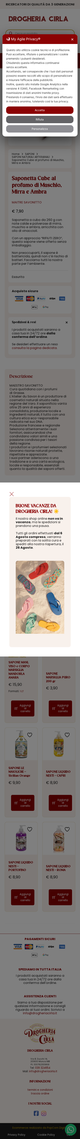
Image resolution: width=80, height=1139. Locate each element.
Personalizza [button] (40, 128)
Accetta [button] (40, 110)
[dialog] (39, 85)
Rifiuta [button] (40, 119)
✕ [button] (72, 39)
